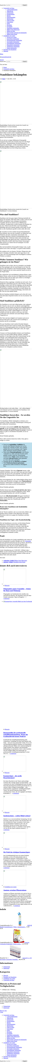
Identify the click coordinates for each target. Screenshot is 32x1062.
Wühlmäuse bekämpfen (13, 46)
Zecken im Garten (12, 37)
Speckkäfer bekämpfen (13, 42)
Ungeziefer (28, 541)
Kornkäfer (9, 26)
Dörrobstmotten (11, 17)
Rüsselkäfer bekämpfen (13, 45)
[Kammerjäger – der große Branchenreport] (17, 764)
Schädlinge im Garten (9, 35)
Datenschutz (6, 966)
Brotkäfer (9, 25)
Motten (9, 16)
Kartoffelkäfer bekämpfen (14, 43)
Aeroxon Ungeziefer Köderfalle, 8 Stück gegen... (14, 943)
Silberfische (10, 11)
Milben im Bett (11, 31)
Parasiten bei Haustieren (9, 49)
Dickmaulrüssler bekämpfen (14, 40)
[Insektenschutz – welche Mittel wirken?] (17, 804)
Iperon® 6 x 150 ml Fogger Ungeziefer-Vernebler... (16, 958)
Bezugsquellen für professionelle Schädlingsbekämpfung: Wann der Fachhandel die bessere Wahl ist (15, 734)
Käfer (8, 23)
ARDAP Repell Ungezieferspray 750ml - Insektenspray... (16, 926)
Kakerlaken (10, 22)
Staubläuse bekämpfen (13, 28)
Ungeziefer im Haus (8, 8)
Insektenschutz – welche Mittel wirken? (17, 816)
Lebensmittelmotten (12, 9)
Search (25, 5)
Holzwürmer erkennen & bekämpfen (17, 32)
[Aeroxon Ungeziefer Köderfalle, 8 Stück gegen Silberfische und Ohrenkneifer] (18, 942)
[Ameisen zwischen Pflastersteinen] (17, 878)
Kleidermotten (11, 14)
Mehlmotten (10, 19)
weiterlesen (6, 598)
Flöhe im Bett (10, 20)
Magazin (5, 51)
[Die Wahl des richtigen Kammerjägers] (17, 840)
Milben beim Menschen (13, 29)
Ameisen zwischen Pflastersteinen (14, 890)
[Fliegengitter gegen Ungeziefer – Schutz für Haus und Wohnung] (17, 577)
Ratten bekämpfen (12, 48)
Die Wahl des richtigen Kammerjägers (16, 852)
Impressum (6, 968)
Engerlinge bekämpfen (13, 39)
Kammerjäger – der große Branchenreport (12, 777)
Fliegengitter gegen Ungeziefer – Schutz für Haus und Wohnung (17, 590)
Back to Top (3, 1010)
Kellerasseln (10, 12)
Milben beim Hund (12, 34)
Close (1, 1012)
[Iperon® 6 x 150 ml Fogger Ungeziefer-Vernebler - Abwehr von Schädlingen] (16, 958)
